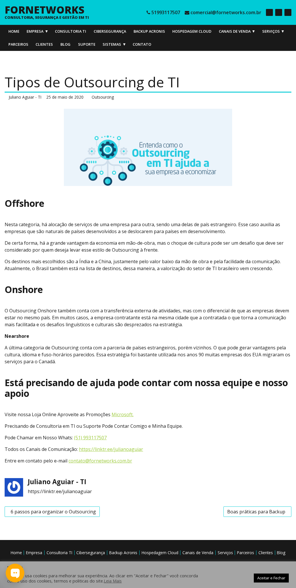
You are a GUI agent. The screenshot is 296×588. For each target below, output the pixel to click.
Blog (65, 44)
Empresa (35, 31)
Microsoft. (123, 414)
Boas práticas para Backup (256, 511)
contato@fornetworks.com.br (100, 461)
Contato (142, 44)
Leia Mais (113, 580)
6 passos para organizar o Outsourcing (52, 511)
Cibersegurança (110, 31)
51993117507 (165, 12)
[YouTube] (287, 12)
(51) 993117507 (90, 437)
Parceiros (18, 44)
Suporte (86, 44)
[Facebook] (269, 12)
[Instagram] (278, 12)
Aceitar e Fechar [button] (271, 577)
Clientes (44, 44)
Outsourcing (103, 97)
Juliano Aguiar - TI (25, 97)
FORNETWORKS (44, 9)
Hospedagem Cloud (191, 31)
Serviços (271, 31)
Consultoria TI (70, 31)
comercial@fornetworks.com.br (225, 12)
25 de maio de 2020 (65, 97)
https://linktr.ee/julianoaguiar (111, 449)
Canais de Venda (235, 31)
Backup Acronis (149, 31)
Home (13, 31)
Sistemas (112, 44)
